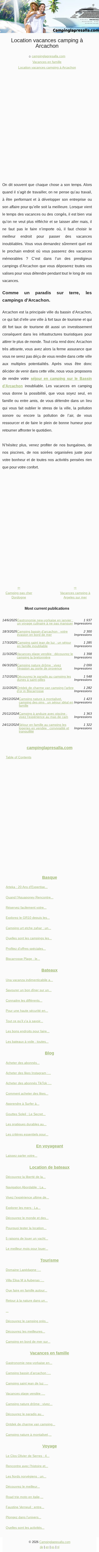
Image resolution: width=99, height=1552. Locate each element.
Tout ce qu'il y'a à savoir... (24, 1021)
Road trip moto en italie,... (24, 1497)
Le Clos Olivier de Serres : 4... (28, 1456)
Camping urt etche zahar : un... (28, 928)
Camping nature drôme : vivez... (29, 1404)
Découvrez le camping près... (27, 1321)
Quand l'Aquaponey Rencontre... (29, 897)
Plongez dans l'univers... (23, 1517)
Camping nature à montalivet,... (29, 1434)
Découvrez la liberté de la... (26, 1177)
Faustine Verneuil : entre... (25, 1507)
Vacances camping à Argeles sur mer (75, 595)
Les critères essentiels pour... (27, 1134)
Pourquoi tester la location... (26, 1228)
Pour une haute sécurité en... (27, 1010)
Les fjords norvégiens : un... (26, 1476)
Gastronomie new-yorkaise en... (29, 1363)
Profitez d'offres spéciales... (26, 948)
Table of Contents (18, 757)
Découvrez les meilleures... (25, 1331)
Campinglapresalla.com (54, 1542)
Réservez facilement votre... (26, 907)
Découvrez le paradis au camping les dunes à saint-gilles (44, 678)
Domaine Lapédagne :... (23, 1270)
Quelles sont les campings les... (29, 938)
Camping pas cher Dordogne (19, 595)
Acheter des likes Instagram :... (28, 1073)
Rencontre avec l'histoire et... (27, 1466)
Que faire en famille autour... (26, 1290)
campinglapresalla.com (48, 56)
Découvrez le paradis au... (25, 1414)
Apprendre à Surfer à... (22, 1103)
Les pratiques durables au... (26, 1124)
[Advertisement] (49, 122)
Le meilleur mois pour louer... (27, 1248)
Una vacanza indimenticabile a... (29, 980)
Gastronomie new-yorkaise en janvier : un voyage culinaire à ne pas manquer (45, 621)
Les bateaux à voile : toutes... (27, 1041)
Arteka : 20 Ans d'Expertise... (27, 887)
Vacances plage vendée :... (25, 1393)
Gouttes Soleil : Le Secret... (26, 1114)
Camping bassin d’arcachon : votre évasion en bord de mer (42, 633)
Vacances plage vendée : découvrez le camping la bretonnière (45, 655)
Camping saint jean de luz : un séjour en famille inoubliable (44, 644)
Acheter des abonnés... (23, 1063)
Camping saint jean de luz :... (27, 1383)
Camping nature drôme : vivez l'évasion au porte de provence (39, 666)
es (53, 1547)
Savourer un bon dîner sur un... (29, 990)
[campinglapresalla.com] (49, 16)
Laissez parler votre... (21, 1155)
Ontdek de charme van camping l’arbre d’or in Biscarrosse (45, 689)
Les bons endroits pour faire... (28, 1031)
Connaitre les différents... (24, 1000)
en (47, 1547)
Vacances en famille (46, 62)
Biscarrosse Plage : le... (23, 959)
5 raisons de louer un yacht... (27, 1238)
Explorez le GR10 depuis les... (28, 917)
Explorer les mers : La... (23, 1208)
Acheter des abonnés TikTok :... (29, 1083)
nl (58, 1547)
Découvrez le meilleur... (23, 1486)
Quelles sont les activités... (25, 1527)
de (41, 1547)
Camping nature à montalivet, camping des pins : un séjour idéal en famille (46, 702)
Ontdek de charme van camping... (30, 1424)
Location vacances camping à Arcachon (47, 67)
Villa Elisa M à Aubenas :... (25, 1280)
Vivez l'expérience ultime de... (27, 1197)
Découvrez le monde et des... (27, 1218)
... (7, 1311)
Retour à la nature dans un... (27, 1300)
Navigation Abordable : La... (26, 1187)
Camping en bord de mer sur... (28, 1341)
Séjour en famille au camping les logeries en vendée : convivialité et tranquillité (44, 728)
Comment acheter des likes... (27, 1093)
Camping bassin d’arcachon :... (28, 1373)
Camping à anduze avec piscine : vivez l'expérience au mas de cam (43, 715)
